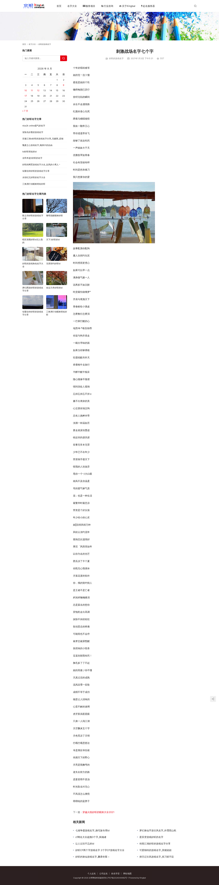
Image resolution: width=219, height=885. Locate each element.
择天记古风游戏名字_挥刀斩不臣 (156, 856)
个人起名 (91, 873)
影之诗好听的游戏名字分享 (32, 217)
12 (38, 90)
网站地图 (127, 873)
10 (25, 90)
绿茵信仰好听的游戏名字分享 (35, 171)
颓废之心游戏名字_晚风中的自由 (37, 145)
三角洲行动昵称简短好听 (33, 184)
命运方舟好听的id (54, 287)
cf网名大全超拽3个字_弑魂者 (90, 837)
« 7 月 (25, 111)
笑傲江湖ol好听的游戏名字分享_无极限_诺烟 (42, 138)
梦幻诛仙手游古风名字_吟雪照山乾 (157, 830)
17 (26, 96)
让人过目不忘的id (84, 843)
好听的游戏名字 (116, 58)
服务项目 (90, 5)
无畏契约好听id (53, 263)
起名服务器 (149, 5)
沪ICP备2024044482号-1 (118, 878)
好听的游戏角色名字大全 (32, 265)
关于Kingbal (128, 5)
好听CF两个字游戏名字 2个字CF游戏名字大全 (99, 850)
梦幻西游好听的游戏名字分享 (32, 289)
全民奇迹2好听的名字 (32, 158)
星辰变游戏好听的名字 (151, 837)
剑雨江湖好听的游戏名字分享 (154, 843)
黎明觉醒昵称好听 (54, 215)
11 (32, 90)
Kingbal (143, 878)
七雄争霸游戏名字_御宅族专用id (92, 830)
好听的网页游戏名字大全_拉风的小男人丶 (41, 164)
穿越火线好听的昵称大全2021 (98, 812)
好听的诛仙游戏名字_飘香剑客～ (92, 856)
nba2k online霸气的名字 (33, 125)
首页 (59, 5)
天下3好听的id (53, 239)
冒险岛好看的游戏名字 (32, 132)
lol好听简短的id (29, 151)
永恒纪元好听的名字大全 (33, 177)
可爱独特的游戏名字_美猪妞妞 (155, 850)
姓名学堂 (115, 873)
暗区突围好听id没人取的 (32, 241)
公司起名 (103, 873)
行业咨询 (108, 5)
